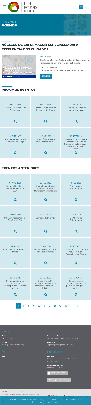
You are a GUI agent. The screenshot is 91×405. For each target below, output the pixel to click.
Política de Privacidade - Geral (30, 394)
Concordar (38, 402)
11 (72, 305)
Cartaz (46, 76)
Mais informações (53, 402)
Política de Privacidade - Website (11, 394)
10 (66, 305)
